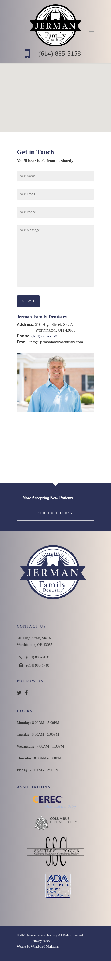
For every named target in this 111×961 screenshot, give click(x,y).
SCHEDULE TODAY (55, 513)
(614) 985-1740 (37, 665)
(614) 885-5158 (59, 53)
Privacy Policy (41, 941)
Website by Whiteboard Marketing (38, 946)
